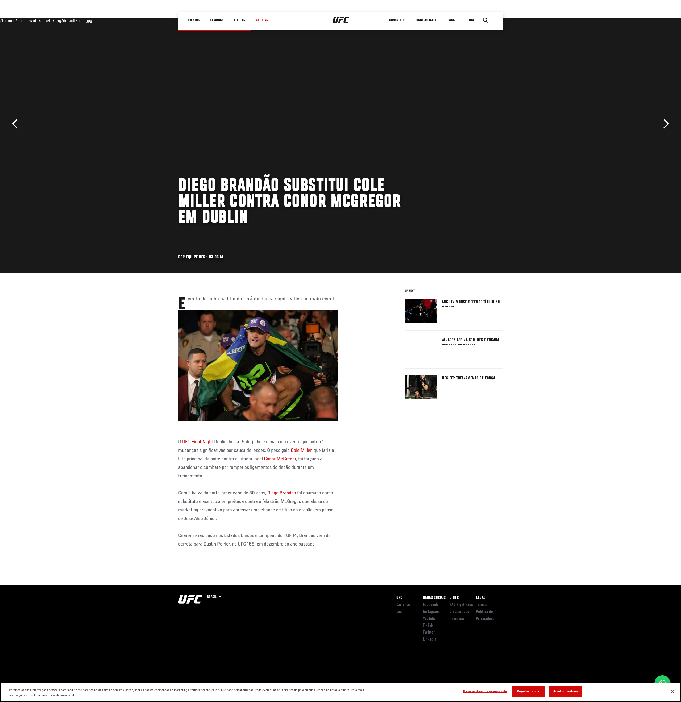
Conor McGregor (280, 459)
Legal (480, 598)
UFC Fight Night (198, 442)
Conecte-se (397, 20)
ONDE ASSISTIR (426, 20)
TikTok (428, 625)
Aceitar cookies (565, 691)
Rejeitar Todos (528, 691)
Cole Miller (301, 450)
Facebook (430, 604)
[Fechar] (672, 691)
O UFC (454, 598)
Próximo (664, 124)
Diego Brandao (281, 493)
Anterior (16, 124)
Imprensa (457, 618)
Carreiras (403, 604)
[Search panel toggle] (485, 20)
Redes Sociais (434, 598)
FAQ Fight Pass (461, 604)
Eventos (194, 20)
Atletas (239, 20)
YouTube (429, 618)
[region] (340, 692)
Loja (399, 611)
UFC (399, 598)
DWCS (451, 20)
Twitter (429, 632)
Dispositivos (459, 611)
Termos (481, 604)
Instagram (431, 611)
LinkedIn (429, 639)
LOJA (470, 20)
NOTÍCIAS (261, 20)
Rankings (216, 20)
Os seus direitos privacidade (485, 691)
